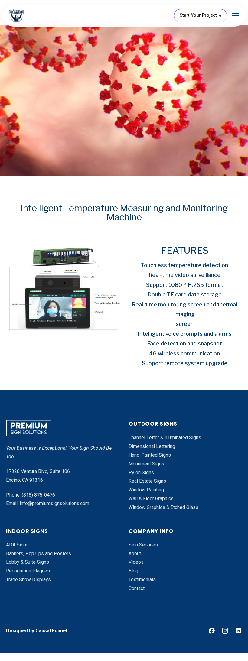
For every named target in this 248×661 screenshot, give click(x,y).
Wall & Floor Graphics (151, 498)
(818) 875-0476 (38, 495)
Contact (137, 588)
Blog (133, 571)
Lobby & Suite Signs (27, 562)
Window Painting (146, 490)
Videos (136, 562)
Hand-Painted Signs (150, 455)
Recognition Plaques (28, 571)
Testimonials (142, 579)
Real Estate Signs (147, 481)
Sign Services (143, 545)
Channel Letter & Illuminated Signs (165, 437)
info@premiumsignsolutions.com (54, 503)
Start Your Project (198, 15)
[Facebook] (211, 630)
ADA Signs (17, 545)
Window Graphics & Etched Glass (163, 507)
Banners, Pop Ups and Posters (38, 553)
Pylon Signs (141, 472)
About (135, 553)
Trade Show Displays (28, 579)
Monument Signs (146, 464)
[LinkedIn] (238, 630)
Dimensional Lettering (152, 446)
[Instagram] (225, 630)
